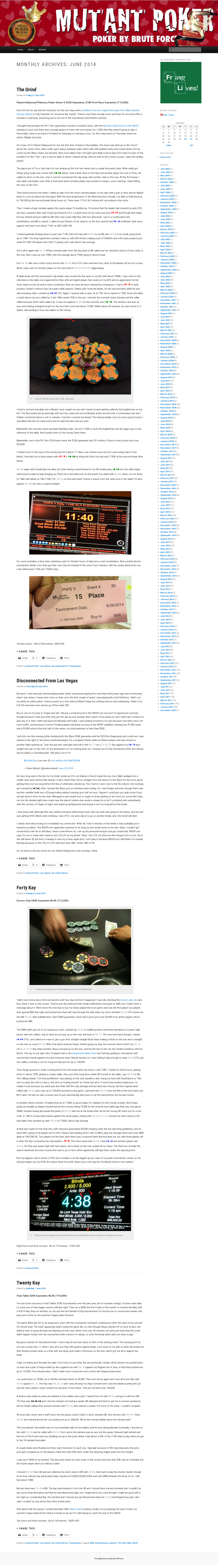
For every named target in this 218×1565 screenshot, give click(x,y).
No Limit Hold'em (60, 666)
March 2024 (166, 229)
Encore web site (128, 1000)
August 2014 (166, 579)
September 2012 (168, 643)
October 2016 (166, 492)
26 (185, 139)
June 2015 (165, 545)
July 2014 (165, 582)
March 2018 (166, 434)
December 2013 (168, 602)
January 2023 (167, 259)
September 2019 (168, 374)
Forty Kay (26, 888)
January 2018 (167, 441)
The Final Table (124, 1543)
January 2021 (167, 337)
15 (163, 136)
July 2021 (165, 317)
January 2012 (167, 666)
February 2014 (167, 596)
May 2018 (165, 428)
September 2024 (168, 209)
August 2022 (166, 273)
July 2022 (165, 276)
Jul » (192, 145)
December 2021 (168, 300)
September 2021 (168, 310)
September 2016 (168, 495)
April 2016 (165, 512)
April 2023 (165, 249)
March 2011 (166, 700)
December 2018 (168, 404)
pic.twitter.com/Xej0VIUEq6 (66, 760)
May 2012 (165, 653)
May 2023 (165, 246)
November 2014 (168, 569)
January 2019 (167, 401)
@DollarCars (30, 760)
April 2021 (165, 327)
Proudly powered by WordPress (109, 1559)
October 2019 (166, 370)
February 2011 (167, 703)
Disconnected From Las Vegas (47, 681)
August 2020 (166, 347)
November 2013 (168, 606)
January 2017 (167, 481)
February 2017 (167, 478)
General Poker (32, 666)
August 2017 (166, 458)
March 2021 (166, 330)
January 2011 (167, 707)
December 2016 (168, 485)
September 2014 (168, 576)
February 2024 (167, 232)
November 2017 (168, 448)
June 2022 (165, 280)
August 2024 (166, 212)
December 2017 (168, 444)
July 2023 (165, 239)
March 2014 (166, 592)
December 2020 (168, 340)
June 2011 (165, 690)
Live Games (45, 666)
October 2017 (166, 451)
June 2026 (165, 172)
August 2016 (166, 498)
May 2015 (165, 549)
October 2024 (166, 206)
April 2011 (165, 697)
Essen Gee (165, 157)
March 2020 (166, 354)
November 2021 (168, 303)
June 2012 (165, 650)
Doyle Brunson (102, 1543)
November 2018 (168, 407)
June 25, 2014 (65, 768)
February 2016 (167, 518)
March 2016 (166, 515)
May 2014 (165, 589)
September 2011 (168, 680)
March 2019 (166, 394)
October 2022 (166, 266)
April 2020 (165, 350)
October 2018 (166, 411)
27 (191, 139)
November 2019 (168, 367)
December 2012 (168, 633)
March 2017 (166, 475)
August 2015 (166, 539)
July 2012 (165, 646)
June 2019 (165, 384)
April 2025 (165, 192)
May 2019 (165, 387)
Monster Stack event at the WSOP (121, 125)
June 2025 (165, 189)
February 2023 (167, 256)
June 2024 (165, 219)
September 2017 (168, 454)
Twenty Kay (28, 1283)
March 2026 (166, 179)
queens (113, 1543)
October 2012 (166, 639)
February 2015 (167, 559)
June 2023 (165, 243)
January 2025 (167, 199)
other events (76, 1509)
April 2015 (165, 552)
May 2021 (165, 323)
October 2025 (166, 182)
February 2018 (167, 438)
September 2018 (168, 414)
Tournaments (75, 666)
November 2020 (168, 343)
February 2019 (167, 397)
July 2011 (165, 687)
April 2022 (165, 286)
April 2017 (165, 471)
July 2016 (165, 502)
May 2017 (165, 468)
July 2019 (165, 381)
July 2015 (165, 542)
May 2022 (165, 283)
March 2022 (166, 290)
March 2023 (166, 253)
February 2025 (167, 196)
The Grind (26, 89)
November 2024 (168, 202)
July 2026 (165, 169)
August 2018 (166, 417)
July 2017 (165, 461)
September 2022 (168, 270)
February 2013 (167, 626)
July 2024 (165, 216)
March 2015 (166, 555)
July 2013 (165, 616)
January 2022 (167, 296)
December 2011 (168, 670)
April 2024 (165, 226)
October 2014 (166, 572)
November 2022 (168, 263)
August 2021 (166, 313)
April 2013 (165, 623)
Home (20, 49)
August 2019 (166, 377)
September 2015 (168, 535)
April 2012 (165, 656)
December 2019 (168, 364)
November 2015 (168, 528)
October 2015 (166, 532)
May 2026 (165, 175)
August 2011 (166, 683)
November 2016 (168, 488)
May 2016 (165, 508)
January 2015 (167, 562)
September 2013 (168, 613)
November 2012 (168, 636)
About (31, 49)
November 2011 (168, 673)
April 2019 (165, 391)
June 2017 (165, 465)
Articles (42, 49)
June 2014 (165, 586)
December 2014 (168, 566)
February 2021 (167, 333)
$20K (92, 1543)
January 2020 (167, 360)
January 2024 (167, 236)
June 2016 (165, 505)
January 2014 (167, 599)
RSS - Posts (168, 115)
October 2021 (166, 307)
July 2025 (165, 185)
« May (168, 145)
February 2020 (167, 357)
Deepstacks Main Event (84, 1053)
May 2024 (165, 222)
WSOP (135, 1543)
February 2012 (167, 663)
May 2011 (165, 693)
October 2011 (166, 677)
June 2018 (165, 424)
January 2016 (167, 522)
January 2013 (167, 629)
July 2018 (165, 421)
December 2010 (168, 710)
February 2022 (167, 293)
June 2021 (165, 320)
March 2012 (166, 660)
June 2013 (165, 619)
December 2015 (168, 525)
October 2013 (166, 609)
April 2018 (165, 431)
